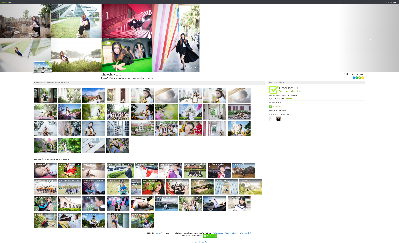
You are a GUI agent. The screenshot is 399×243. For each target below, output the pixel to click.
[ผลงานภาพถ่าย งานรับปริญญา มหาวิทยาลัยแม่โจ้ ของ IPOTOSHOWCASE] (243, 170)
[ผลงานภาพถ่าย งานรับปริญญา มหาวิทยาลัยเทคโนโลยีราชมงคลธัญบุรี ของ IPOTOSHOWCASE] (93, 187)
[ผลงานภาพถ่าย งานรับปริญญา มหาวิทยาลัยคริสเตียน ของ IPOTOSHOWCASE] (118, 220)
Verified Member (218, 233)
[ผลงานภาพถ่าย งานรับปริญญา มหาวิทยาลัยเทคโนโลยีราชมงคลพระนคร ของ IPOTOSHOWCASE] (69, 187)
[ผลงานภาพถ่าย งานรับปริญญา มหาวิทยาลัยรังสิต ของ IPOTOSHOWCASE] (214, 203)
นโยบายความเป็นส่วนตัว (232, 233)
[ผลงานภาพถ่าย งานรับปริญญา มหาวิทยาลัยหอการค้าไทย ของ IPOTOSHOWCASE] (45, 203)
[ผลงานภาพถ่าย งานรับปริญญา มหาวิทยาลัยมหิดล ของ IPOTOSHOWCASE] (239, 203)
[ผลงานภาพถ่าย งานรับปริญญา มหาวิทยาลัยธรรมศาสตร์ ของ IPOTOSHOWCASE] (93, 220)
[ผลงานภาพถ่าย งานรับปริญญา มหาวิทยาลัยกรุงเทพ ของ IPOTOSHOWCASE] (142, 220)
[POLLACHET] (278, 119)
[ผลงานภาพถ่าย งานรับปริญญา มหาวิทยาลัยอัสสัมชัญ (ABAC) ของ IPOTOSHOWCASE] (226, 187)
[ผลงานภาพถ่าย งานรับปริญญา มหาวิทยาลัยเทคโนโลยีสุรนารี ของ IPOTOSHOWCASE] (45, 187)
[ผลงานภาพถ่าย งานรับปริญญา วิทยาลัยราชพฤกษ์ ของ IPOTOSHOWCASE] (93, 170)
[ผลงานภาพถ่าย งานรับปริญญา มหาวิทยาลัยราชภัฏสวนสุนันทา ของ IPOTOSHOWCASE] (190, 203)
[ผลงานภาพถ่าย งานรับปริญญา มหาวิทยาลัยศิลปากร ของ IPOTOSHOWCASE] (93, 203)
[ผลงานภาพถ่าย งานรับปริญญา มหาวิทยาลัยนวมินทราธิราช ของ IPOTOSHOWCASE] (69, 220)
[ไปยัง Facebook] (354, 77)
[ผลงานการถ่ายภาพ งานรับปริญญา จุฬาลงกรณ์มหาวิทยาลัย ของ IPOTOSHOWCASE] (45, 95)
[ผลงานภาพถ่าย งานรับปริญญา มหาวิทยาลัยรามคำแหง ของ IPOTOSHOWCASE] (166, 203)
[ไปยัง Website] (362, 77)
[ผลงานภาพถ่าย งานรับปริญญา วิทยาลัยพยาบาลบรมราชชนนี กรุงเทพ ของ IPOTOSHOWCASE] (219, 170)
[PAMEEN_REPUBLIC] (272, 119)
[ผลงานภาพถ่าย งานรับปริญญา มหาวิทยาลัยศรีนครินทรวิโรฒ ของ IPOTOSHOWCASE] (142, 203)
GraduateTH (159, 233)
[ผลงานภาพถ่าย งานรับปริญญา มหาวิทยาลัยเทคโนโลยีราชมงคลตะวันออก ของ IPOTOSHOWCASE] (118, 187)
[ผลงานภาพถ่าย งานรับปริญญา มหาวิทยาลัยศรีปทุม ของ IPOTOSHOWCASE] (118, 203)
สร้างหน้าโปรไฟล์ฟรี (390, 2)
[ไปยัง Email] (359, 77)
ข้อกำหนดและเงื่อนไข (245, 233)
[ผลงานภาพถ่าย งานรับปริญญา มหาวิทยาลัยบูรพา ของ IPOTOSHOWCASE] (45, 220)
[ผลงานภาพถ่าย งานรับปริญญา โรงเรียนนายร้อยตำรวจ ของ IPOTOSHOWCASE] (45, 170)
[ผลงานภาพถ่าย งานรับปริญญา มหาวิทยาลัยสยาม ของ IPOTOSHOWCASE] (69, 203)
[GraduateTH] (7, 2)
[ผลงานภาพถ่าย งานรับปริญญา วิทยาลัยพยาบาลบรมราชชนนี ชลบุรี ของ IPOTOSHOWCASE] (146, 170)
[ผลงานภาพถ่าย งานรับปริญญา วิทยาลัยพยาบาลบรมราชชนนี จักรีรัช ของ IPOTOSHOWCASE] (195, 170)
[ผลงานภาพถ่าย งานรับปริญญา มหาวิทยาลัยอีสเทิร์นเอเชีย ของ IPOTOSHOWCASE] (202, 187)
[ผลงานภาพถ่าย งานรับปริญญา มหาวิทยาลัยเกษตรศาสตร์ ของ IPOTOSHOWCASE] (177, 187)
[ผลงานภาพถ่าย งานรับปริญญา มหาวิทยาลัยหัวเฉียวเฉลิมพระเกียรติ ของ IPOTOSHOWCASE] (250, 187)
